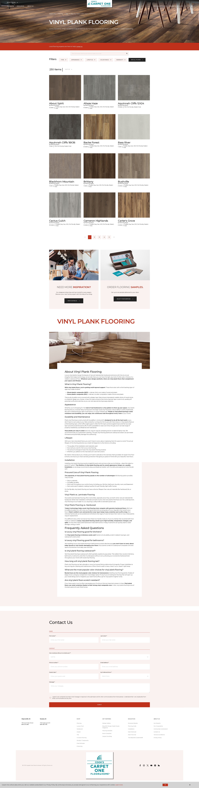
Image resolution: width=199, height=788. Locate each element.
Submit (99, 704)
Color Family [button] (104, 59)
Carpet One (52, 13)
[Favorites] (188, 6)
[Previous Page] (85, 237)
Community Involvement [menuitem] (161, 729)
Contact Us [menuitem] (157, 732)
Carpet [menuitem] (79, 732)
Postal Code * (52, 672)
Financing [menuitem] (79, 746)
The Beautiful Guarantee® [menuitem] (135, 737)
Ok (165, 785)
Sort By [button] (67, 69)
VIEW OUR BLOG (72, 300)
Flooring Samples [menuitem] (107, 730)
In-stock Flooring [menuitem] (81, 737)
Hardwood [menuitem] (80, 729)
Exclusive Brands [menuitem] (133, 723)
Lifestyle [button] (90, 59)
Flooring (60, 13)
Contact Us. (79, 46)
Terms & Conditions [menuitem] (159, 734)
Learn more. (119, 785)
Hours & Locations (160, 6)
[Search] (126, 53)
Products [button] (10, 6)
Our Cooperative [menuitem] (158, 726)
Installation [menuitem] (131, 729)
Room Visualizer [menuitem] (106, 733)
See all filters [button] (136, 59)
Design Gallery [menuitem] (106, 723)
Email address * (104, 662)
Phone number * (53, 662)
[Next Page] (114, 237)
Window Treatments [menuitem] (82, 740)
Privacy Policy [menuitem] (158, 737)
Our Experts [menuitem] (157, 723)
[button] (186, 6)
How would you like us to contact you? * (60, 653)
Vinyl (66, 13)
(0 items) (191, 6)
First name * (52, 635)
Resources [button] (20, 6)
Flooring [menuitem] (79, 723)
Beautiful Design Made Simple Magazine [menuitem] (110, 726)
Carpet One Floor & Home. (34, 765)
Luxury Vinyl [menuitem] (80, 726)
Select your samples (123, 299)
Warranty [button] (119, 59)
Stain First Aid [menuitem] (132, 734)
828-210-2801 (25, 724)
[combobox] (98, 53)
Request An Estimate (176, 6)
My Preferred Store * (106, 672)
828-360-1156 (43, 724)
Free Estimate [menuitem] (81, 743)
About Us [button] (30, 6)
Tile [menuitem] (78, 734)
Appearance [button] (75, 59)
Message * (52, 682)
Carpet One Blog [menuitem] (107, 736)
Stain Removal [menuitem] (132, 732)
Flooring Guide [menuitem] (132, 726)
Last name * (103, 635)
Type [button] (62, 59)
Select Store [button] (11, 2)
